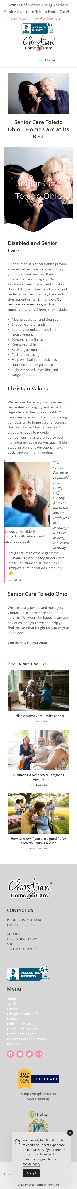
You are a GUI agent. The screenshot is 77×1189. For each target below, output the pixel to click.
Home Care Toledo (21, 1034)
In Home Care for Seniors (26, 1039)
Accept (31, 1173)
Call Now (19, 18)
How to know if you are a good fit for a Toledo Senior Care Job (38, 840)
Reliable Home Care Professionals (38, 716)
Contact (13, 1019)
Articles (12, 1003)
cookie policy (31, 1164)
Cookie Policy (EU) (20, 1023)
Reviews (13, 1044)
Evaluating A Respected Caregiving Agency (38, 777)
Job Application (48, 18)
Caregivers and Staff (22, 1013)
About (11, 998)
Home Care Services (22, 1029)
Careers (13, 1009)
